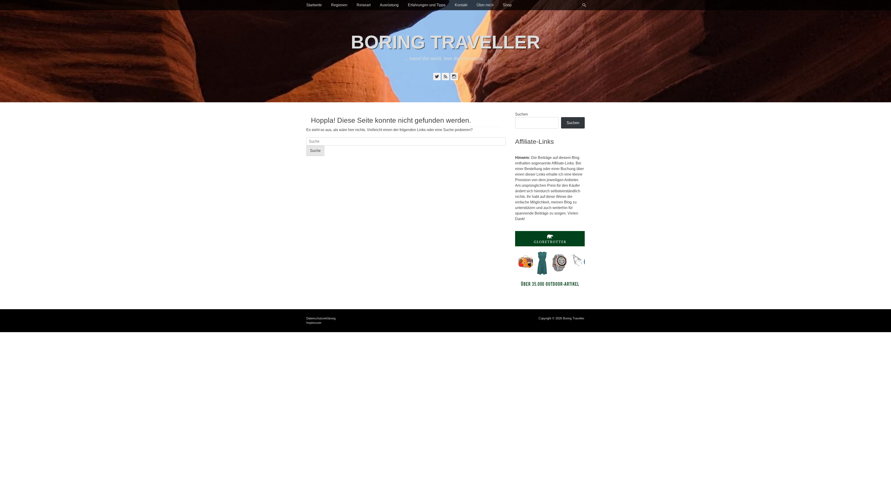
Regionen (339, 5)
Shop (507, 5)
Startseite (314, 5)
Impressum (313, 322)
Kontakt (461, 5)
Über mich (485, 5)
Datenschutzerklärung (321, 318)
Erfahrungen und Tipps (427, 5)
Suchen (521, 114)
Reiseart (364, 5)
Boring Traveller (445, 42)
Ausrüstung (389, 5)
